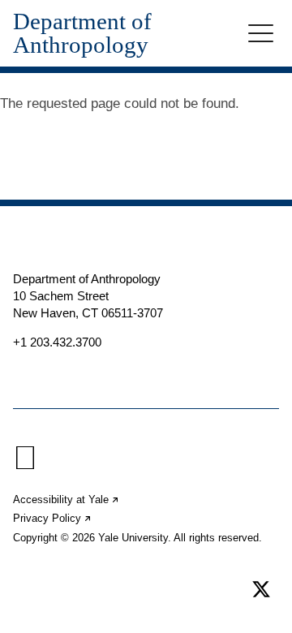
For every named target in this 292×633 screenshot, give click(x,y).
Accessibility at (66, 499)
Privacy (52, 518)
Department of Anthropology (82, 33)
